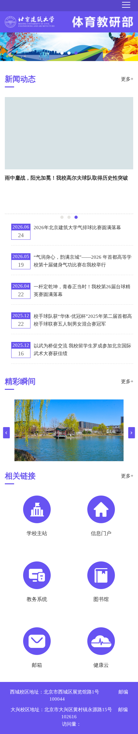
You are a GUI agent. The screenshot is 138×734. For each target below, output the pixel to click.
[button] (6, 432)
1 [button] (62, 53)
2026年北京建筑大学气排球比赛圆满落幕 (77, 227)
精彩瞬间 (20, 381)
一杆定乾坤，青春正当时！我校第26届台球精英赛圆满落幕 (82, 290)
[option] (69, 46)
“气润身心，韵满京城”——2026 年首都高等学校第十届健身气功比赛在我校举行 (83, 261)
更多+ (127, 79)
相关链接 (20, 476)
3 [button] (76, 53)
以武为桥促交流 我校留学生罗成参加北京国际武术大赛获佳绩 (82, 349)
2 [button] (69, 53)
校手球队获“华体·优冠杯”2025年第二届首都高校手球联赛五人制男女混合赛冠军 (83, 320)
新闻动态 (20, 79)
